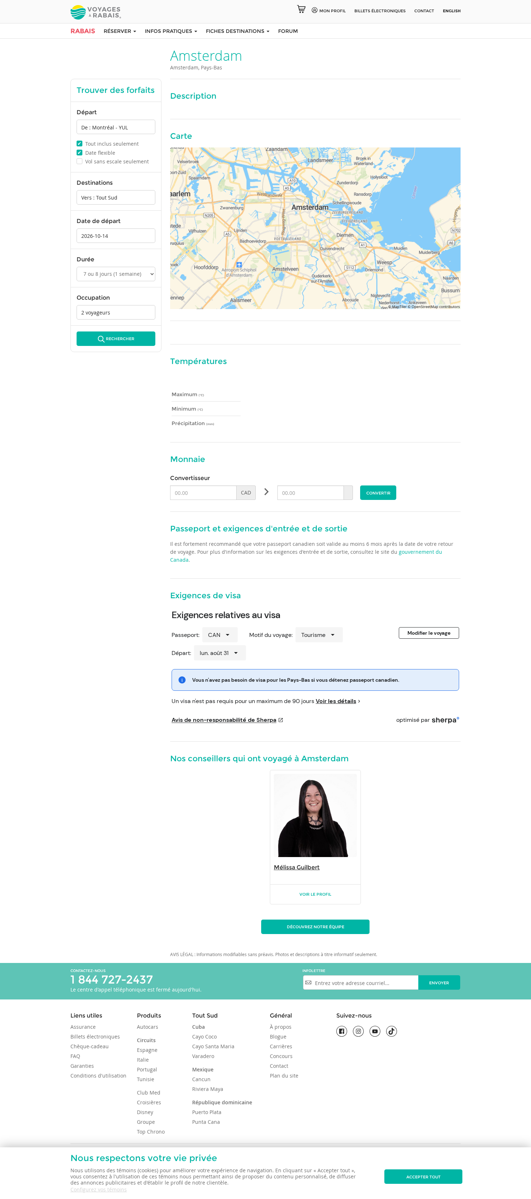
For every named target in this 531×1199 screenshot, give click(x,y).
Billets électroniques (95, 1036)
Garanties (82, 1065)
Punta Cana (206, 1121)
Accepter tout (423, 1176)
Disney (145, 1112)
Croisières (149, 1102)
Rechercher (120, 338)
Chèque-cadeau (89, 1046)
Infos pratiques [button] (169, 31)
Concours (281, 1056)
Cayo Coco (204, 1036)
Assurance (83, 1026)
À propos (281, 1026)
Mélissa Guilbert (297, 867)
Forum (288, 31)
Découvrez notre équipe (315, 926)
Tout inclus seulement (108, 143)
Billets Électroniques (380, 10)
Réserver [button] (118, 31)
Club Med (148, 1092)
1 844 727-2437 (111, 979)
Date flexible (96, 152)
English (452, 10)
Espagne (147, 1049)
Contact (424, 10)
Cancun (201, 1079)
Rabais (82, 31)
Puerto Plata (206, 1112)
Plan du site (284, 1075)
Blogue (278, 1036)
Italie (143, 1059)
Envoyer (439, 982)
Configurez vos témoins (98, 1189)
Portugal (147, 1069)
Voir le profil (315, 894)
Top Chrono (151, 1131)
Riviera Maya (207, 1088)
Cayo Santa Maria (213, 1046)
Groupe (146, 1121)
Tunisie (145, 1079)
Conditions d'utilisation (98, 1075)
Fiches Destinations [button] (236, 31)
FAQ (75, 1056)
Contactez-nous (87, 970)
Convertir (378, 493)
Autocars (147, 1026)
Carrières (281, 1046)
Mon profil (332, 10)
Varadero (203, 1056)
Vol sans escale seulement (113, 161)
